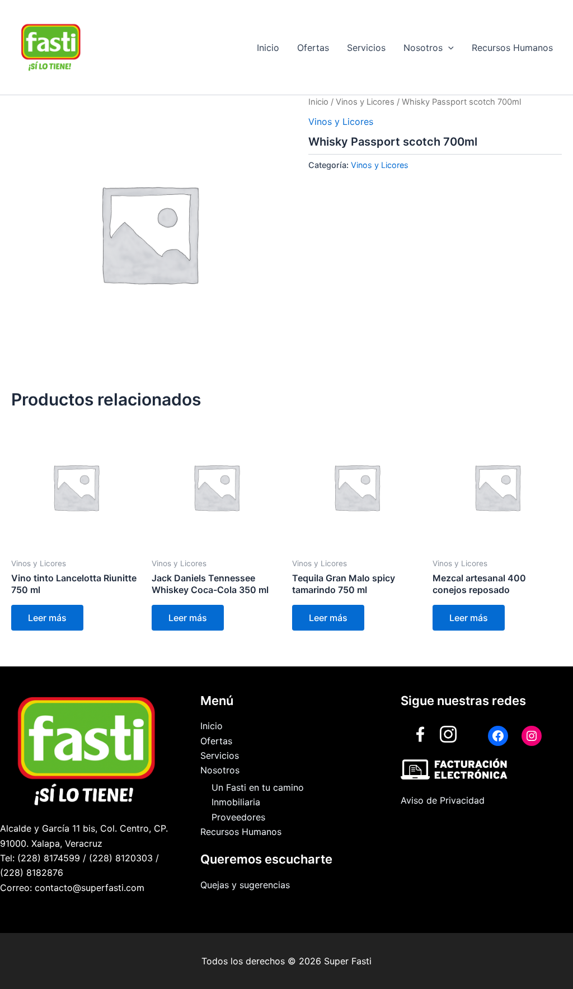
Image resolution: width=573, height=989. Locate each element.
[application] (448, 47)
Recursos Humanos (512, 47)
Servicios (366, 47)
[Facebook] (498, 736)
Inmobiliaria (236, 802)
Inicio (268, 47)
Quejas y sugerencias (245, 884)
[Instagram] (532, 736)
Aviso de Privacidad (443, 800)
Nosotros (423, 47)
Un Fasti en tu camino (258, 787)
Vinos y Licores (365, 102)
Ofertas (313, 47)
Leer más (47, 617)
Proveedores (238, 817)
